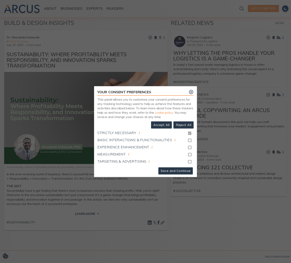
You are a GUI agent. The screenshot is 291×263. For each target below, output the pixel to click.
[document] (139, 133)
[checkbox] (189, 140)
